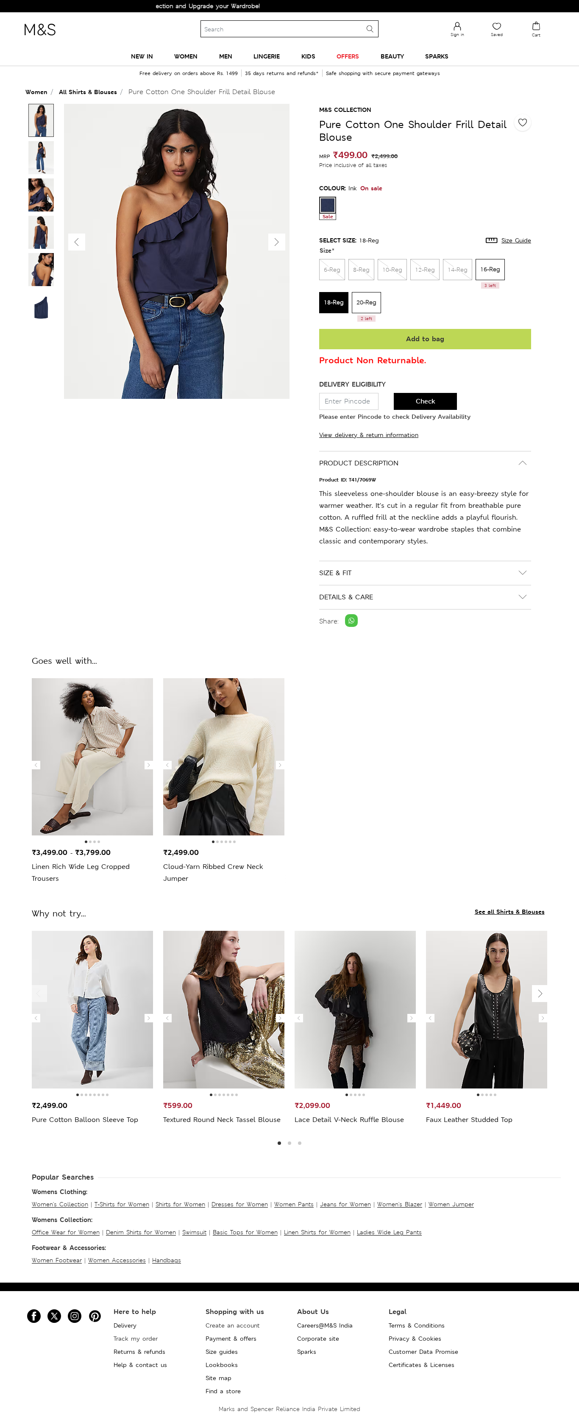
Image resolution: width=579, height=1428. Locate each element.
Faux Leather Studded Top (469, 1119)
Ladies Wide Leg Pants (389, 1232)
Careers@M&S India (325, 1325)
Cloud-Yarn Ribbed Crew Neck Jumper (213, 872)
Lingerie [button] (266, 56)
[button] (276, 242)
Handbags (166, 1260)
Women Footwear (57, 1260)
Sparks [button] (436, 56)
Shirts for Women (180, 1204)
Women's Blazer (399, 1204)
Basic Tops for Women (245, 1232)
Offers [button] (348, 56)
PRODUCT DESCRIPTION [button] (358, 463)
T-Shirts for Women (122, 1204)
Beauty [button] (392, 56)
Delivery (125, 1325)
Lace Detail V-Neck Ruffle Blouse (349, 1119)
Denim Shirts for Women (141, 1232)
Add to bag (425, 338)
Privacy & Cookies (415, 1338)
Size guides (222, 1352)
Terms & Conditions (417, 1325)
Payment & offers (231, 1338)
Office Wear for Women (66, 1232)
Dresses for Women (240, 1204)
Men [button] (225, 56)
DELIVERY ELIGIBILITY (352, 384)
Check (425, 401)
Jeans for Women (345, 1204)
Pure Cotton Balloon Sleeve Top (85, 1119)
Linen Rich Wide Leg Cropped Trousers (81, 872)
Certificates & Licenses (421, 1365)
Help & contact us (140, 1365)
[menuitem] (142, 56)
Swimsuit (194, 1232)
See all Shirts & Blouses (510, 911)
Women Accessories (117, 1260)
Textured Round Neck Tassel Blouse (222, 1119)
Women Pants (294, 1204)
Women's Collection (60, 1204)
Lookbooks (222, 1365)
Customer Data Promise (423, 1352)
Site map (218, 1378)
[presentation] (36, 765)
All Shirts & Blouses (88, 92)
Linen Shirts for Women (317, 1232)
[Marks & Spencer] (40, 38)
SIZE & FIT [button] (335, 572)
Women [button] (186, 56)
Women (36, 92)
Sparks (306, 1352)
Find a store (223, 1391)
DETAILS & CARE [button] (346, 597)
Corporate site (318, 1338)
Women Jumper (451, 1204)
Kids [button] (308, 56)
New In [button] (142, 56)
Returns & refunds (139, 1352)
